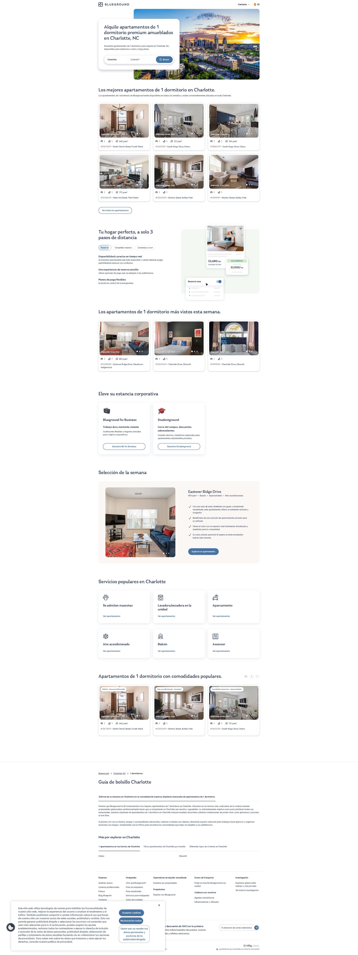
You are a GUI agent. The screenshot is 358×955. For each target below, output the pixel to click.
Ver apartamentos (111, 616)
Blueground (103, 773)
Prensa (101, 891)
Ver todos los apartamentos (115, 210)
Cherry (101, 856)
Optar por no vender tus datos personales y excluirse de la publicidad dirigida (134, 934)
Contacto (102, 899)
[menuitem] (157, 798)
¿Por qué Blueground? (136, 883)
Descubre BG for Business (124, 446)
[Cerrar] (159, 905)
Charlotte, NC (119, 773)
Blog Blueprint (104, 895)
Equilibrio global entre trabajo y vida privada (245, 884)
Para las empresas (134, 887)
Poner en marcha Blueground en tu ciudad (210, 884)
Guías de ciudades (134, 899)
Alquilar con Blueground (164, 894)
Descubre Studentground (179, 446)
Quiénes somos (105, 883)
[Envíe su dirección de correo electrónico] (256, 927)
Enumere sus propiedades (165, 883)
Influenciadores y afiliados (206, 902)
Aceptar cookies (131, 912)
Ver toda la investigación (247, 890)
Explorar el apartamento (203, 551)
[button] (10, 927)
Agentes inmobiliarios (204, 897)
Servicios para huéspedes (137, 895)
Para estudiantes (133, 891)
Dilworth (183, 856)
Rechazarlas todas (131, 920)
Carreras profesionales (108, 887)
